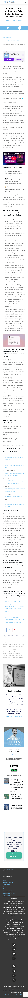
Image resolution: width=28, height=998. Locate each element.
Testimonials (6, 884)
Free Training (6, 895)
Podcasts (14, 20)
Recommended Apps (8, 891)
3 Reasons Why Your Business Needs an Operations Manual (17, 807)
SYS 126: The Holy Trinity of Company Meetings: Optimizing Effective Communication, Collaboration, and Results (17, 784)
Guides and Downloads (9, 893)
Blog (4, 887)
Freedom (8, 20)
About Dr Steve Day (8, 882)
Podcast (5, 889)
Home (4, 880)
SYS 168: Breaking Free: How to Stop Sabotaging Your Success (16, 797)
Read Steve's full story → (14, 716)
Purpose (20, 20)
